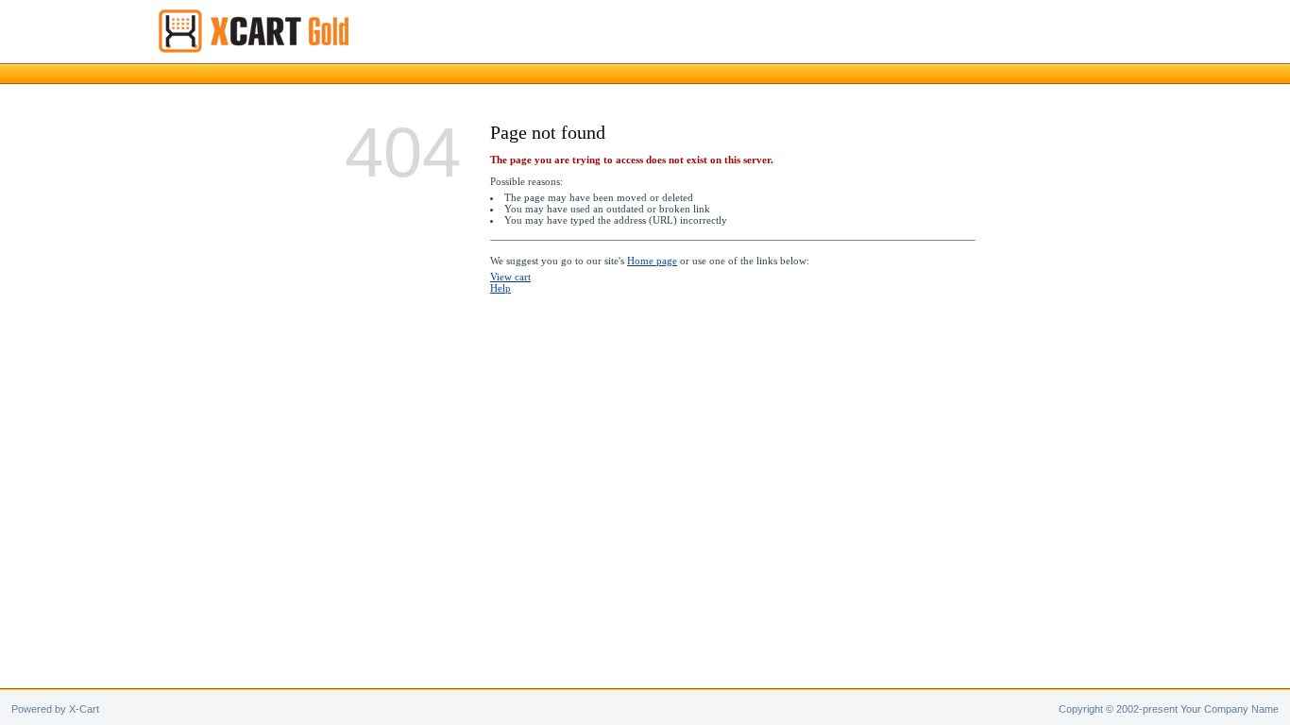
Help (500, 288)
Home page (652, 260)
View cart (510, 276)
